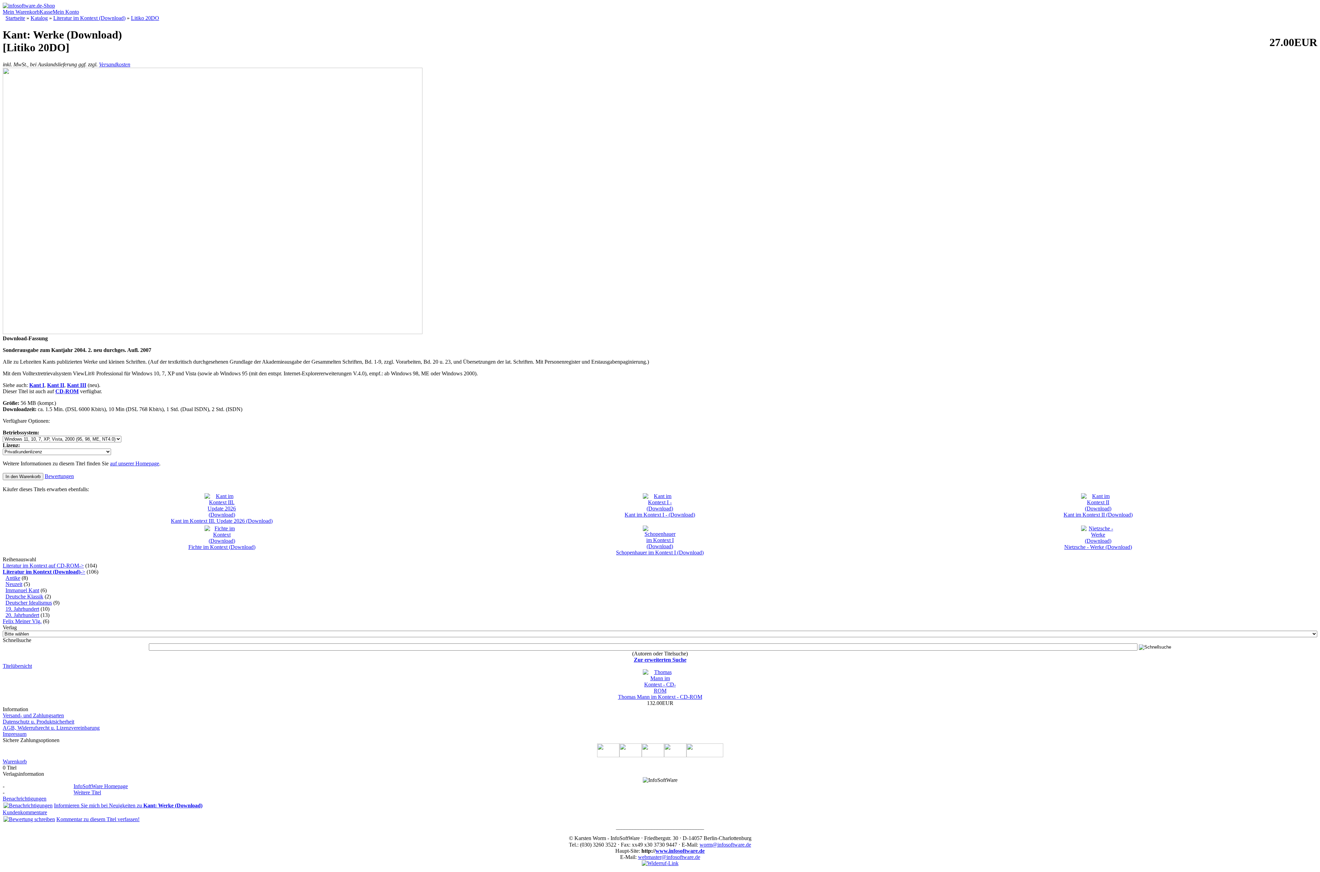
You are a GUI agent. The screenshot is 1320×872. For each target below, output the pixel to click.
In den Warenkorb (23, 476)
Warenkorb (15, 761)
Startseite (15, 18)
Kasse (46, 12)
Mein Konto (66, 12)
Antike (13, 578)
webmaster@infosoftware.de (669, 857)
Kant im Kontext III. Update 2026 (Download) (222, 521)
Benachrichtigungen (24, 799)
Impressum (14, 734)
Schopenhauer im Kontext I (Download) (660, 552)
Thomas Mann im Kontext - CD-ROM (660, 697)
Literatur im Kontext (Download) (89, 18)
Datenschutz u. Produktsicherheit (38, 722)
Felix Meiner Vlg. (22, 621)
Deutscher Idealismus (29, 603)
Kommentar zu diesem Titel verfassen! (98, 819)
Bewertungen (59, 476)
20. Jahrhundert (22, 615)
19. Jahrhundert (22, 609)
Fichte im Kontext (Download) (221, 547)
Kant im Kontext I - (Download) (660, 515)
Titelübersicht (17, 666)
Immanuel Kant (22, 590)
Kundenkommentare (25, 812)
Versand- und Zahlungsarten (33, 715)
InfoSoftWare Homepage (101, 786)
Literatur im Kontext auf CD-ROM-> (43, 566)
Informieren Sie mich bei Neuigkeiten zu (128, 805)
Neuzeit (14, 584)
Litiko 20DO (145, 18)
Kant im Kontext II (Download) (1098, 515)
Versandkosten (114, 64)
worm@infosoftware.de (725, 845)
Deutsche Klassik (24, 596)
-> (44, 572)
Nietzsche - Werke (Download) (1098, 547)
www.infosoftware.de (680, 851)
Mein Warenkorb (21, 12)
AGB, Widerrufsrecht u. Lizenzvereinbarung (51, 728)
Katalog (39, 18)
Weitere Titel (87, 792)
